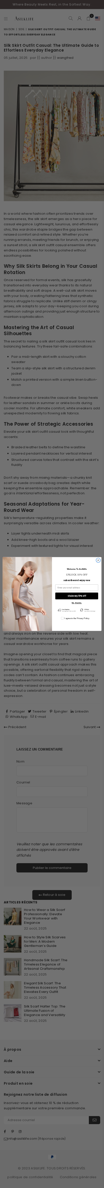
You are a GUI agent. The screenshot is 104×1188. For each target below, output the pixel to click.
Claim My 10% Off (77, 595)
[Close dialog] (98, 560)
